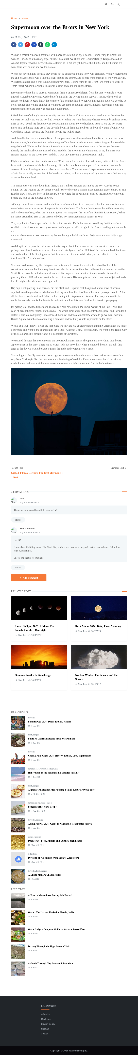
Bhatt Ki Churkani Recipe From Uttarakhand (51, 738)
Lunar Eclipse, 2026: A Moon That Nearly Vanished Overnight (35, 628)
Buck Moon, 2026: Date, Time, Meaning (98, 626)
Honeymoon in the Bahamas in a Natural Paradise (53, 772)
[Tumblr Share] (40, 44)
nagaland (39, 819)
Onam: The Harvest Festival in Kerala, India (51, 912)
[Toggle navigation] (124, 4)
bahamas (32, 768)
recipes (36, 734)
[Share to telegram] (54, 44)
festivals (31, 717)
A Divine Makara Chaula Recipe (44, 874)
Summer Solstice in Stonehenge (33, 675)
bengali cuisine (34, 802)
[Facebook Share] (13, 44)
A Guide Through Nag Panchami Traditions (50, 963)
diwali (30, 836)
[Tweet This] (20, 44)
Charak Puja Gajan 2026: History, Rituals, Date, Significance (59, 755)
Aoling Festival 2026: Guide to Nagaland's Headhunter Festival (60, 823)
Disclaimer (46, 1018)
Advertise (45, 1014)
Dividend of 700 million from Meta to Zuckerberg (53, 857)
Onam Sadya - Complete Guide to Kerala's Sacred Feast (56, 929)
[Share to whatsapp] (47, 44)
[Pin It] (27, 44)
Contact (44, 1033)
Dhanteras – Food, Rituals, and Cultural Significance (55, 840)
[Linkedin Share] (34, 44)
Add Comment (30, 577)
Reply (18, 519)
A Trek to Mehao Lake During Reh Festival (50, 895)
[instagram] (105, 4)
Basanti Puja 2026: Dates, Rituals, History (49, 721)
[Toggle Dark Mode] (112, 4)
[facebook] (100, 4)
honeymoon (41, 768)
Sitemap (45, 1028)
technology (32, 853)
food (30, 734)
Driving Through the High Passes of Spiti (49, 946)
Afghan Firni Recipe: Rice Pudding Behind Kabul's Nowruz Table (61, 789)
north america (52, 768)
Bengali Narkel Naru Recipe (42, 806)
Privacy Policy (48, 1023)
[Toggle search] (118, 4)
